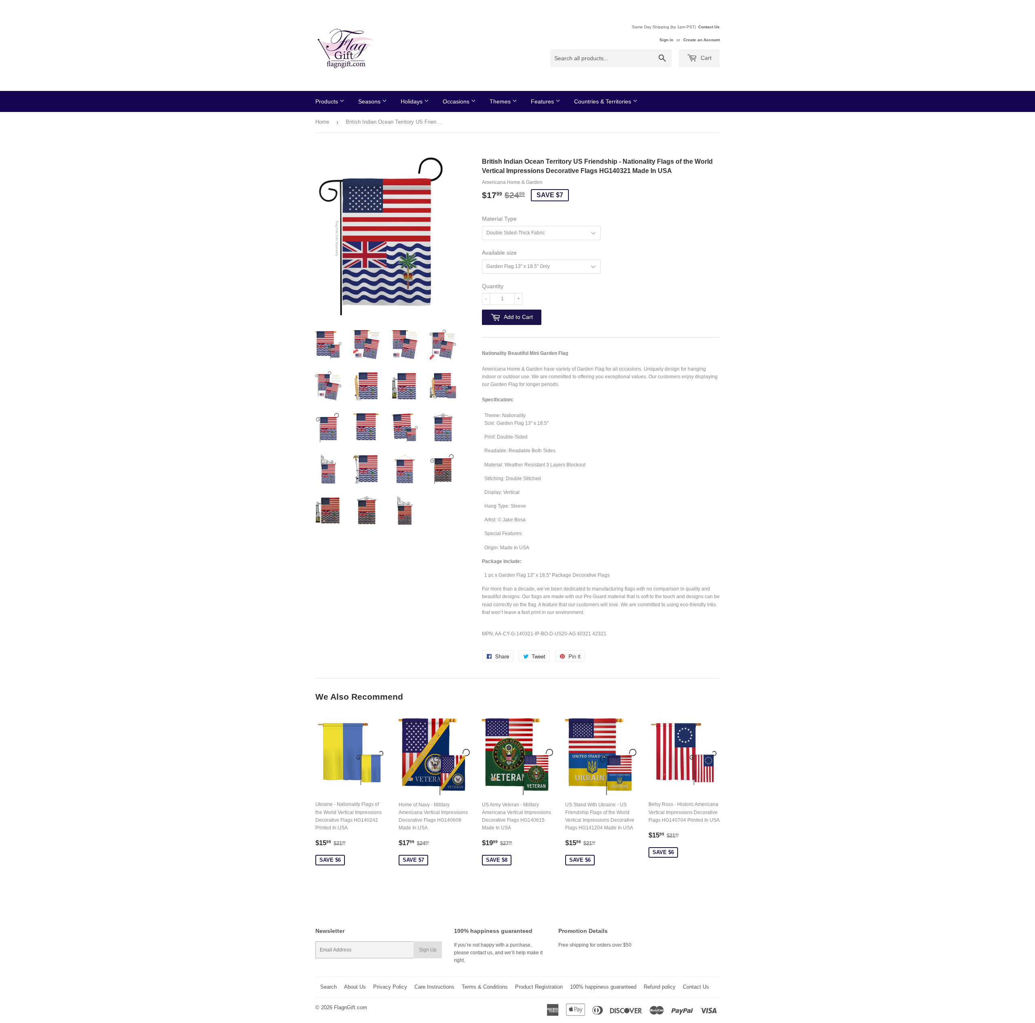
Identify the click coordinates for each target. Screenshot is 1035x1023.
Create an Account (701, 40)
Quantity (492, 286)
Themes (501, 101)
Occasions (457, 101)
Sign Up (428, 950)
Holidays (412, 101)
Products (327, 101)
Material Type (499, 218)
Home (322, 122)
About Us (355, 987)
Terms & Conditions (485, 987)
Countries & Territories (603, 101)
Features (543, 101)
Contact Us (709, 27)
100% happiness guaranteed (603, 987)
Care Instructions (434, 987)
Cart (705, 58)
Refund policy (660, 987)
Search (328, 987)
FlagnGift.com (350, 1007)
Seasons (370, 101)
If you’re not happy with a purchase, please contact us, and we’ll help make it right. (498, 952)
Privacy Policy (390, 987)
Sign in (666, 40)
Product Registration (539, 987)
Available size (499, 252)
